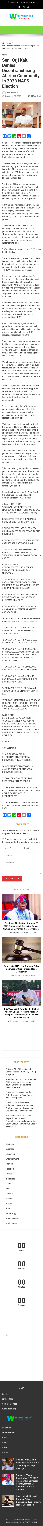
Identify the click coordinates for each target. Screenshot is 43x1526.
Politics (9, 1198)
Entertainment (12, 1159)
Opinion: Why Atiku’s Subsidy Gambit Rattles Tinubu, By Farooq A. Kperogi (21, 1072)
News (4, 55)
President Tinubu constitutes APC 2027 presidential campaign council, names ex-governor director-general (21, 926)
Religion (9, 1203)
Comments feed (9, 1404)
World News (11, 1223)
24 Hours (21, 1269)
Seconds (21, 1305)
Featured (10, 1169)
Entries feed (7, 1399)
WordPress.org (9, 1409)
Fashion (9, 1164)
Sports (9, 1208)
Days (21, 1250)
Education (10, 1154)
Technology (11, 1213)
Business (10, 1144)
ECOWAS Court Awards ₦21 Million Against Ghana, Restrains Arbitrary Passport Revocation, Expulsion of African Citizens (21, 1013)
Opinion (9, 1193)
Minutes (21, 1287)
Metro (8, 1183)
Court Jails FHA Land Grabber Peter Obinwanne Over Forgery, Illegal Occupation (21, 969)
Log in (5, 1394)
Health (9, 1174)
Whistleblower (12, 1218)
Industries (10, 1179)
